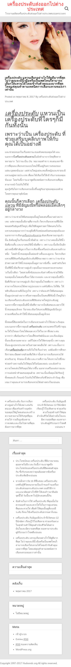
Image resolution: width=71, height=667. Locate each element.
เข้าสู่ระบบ (21, 634)
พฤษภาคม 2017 (24, 591)
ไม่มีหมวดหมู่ (22, 613)
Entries (22, 639)
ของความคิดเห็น (27, 644)
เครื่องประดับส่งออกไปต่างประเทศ (35, 6)
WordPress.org (23, 649)
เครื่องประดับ (35, 326)
